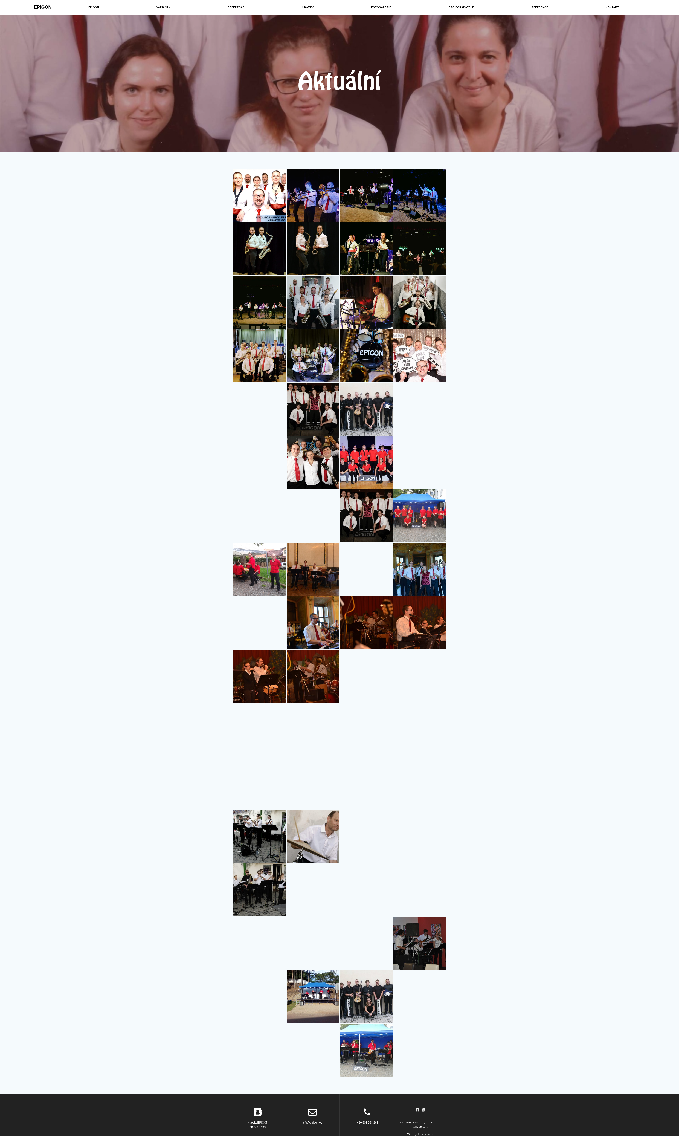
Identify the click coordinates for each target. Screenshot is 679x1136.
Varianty (163, 7)
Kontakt (612, 7)
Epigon (93, 7)
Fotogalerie (381, 7)
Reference (539, 7)
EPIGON (42, 7)
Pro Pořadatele (461, 7)
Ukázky (308, 7)
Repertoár (237, 7)
